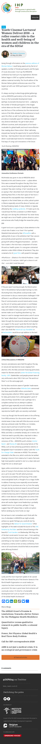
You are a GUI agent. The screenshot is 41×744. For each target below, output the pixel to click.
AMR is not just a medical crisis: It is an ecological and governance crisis (19, 648)
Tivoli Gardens (13, 532)
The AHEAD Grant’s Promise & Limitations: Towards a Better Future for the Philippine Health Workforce (20, 614)
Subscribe (35, 17)
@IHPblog (8, 679)
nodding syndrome (18, 209)
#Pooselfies (27, 233)
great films (17, 253)
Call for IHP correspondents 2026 (18, 642)
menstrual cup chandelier (24, 330)
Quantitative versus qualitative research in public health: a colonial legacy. (19, 625)
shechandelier (7, 332)
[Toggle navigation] (2, 17)
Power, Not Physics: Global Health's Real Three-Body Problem (19, 634)
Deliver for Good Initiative (23, 524)
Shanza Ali (13, 444)
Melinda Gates (26, 388)
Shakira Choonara (19, 53)
